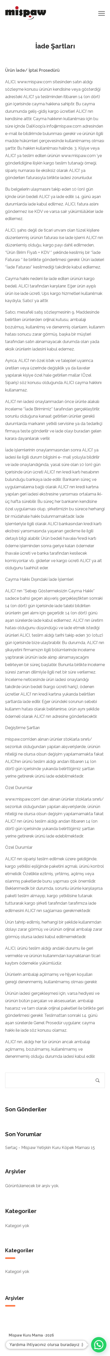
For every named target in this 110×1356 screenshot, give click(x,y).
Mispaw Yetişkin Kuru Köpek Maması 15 (58, 1147)
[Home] (25, 12)
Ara (97, 1080)
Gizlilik (30, 1345)
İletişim (14, 1345)
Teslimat (47, 1345)
